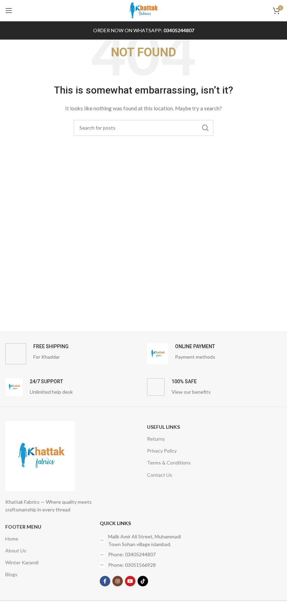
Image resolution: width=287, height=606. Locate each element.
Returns (156, 439)
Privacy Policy (162, 451)
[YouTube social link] (130, 581)
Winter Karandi (21, 562)
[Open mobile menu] (9, 11)
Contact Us (159, 475)
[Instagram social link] (117, 581)
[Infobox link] (72, 353)
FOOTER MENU (23, 527)
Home (11, 539)
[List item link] (143, 554)
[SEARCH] (205, 128)
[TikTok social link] (143, 581)
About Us (15, 550)
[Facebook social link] (105, 581)
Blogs (11, 574)
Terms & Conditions (169, 463)
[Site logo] (143, 10)
